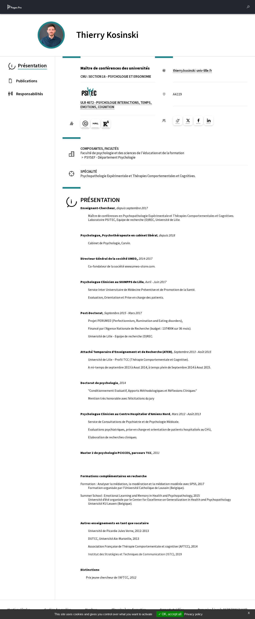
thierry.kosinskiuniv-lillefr (192, 70)
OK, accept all (171, 614)
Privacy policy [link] (193, 614)
